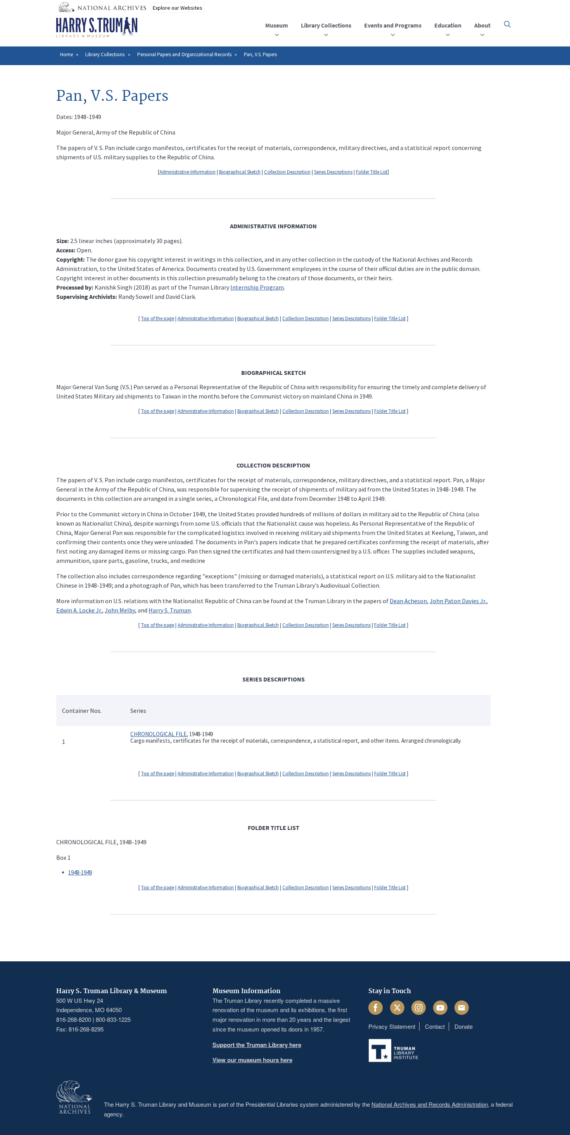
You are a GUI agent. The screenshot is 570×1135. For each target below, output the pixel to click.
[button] (507, 24)
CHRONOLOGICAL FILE (158, 734)
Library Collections (104, 54)
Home (66, 54)
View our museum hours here (252, 1060)
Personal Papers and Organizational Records (184, 54)
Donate (463, 1026)
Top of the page (157, 318)
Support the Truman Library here (256, 1044)
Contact (435, 1026)
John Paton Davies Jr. (458, 601)
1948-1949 (80, 872)
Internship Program (257, 287)
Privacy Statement (391, 1026)
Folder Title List (371, 172)
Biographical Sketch (240, 172)
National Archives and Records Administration (429, 1104)
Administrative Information (187, 172)
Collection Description (287, 172)
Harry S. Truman (170, 610)
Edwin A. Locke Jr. (79, 610)
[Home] (96, 27)
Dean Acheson (408, 601)
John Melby (120, 610)
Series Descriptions (333, 172)
